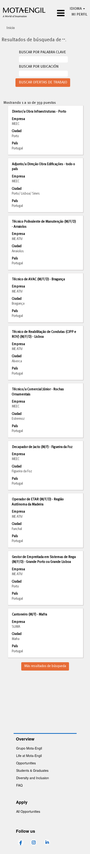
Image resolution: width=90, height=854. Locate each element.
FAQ (19, 785)
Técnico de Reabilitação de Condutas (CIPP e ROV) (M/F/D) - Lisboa (44, 334)
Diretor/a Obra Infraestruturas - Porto (39, 111)
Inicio (10, 28)
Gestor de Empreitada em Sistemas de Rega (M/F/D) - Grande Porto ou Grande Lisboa (44, 559)
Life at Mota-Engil (29, 755)
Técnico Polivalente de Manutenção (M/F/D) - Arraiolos (44, 224)
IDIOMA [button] (76, 9)
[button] (57, 14)
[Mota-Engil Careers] (24, 11)
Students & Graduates (32, 770)
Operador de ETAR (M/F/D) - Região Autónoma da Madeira (38, 502)
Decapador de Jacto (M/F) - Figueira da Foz (42, 447)
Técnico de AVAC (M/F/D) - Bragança (38, 279)
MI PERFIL (79, 14)
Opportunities (26, 763)
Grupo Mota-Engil (29, 748)
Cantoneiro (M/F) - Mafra (29, 614)
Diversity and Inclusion (32, 777)
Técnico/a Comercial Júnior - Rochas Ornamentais (38, 392)
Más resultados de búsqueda (45, 666)
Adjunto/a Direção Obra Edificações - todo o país (43, 167)
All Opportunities (28, 811)
